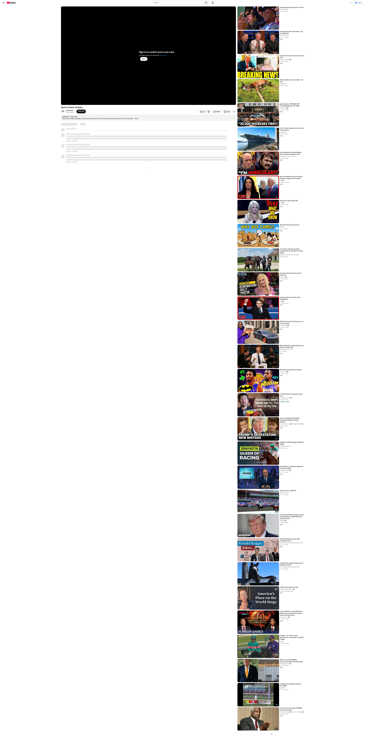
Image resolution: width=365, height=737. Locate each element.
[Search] (206, 3)
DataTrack (69, 110)
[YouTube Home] (11, 2)
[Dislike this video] (208, 112)
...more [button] (136, 118)
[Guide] (3, 3)
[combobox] (178, 3)
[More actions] (234, 112)
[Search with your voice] (213, 3)
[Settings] (351, 3)
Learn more (163, 55)
